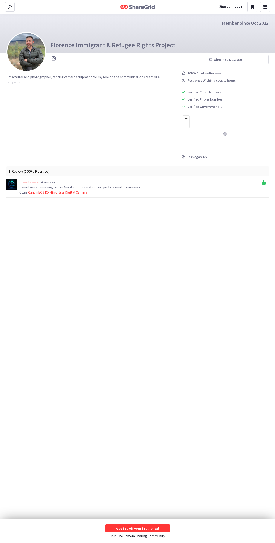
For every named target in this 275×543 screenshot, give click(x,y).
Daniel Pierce (29, 182)
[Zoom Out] (186, 125)
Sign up (224, 6)
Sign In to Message (228, 59)
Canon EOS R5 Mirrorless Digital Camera (57, 192)
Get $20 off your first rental (137, 528)
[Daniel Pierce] (11, 184)
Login (239, 6)
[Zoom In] (186, 119)
